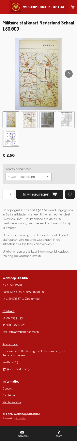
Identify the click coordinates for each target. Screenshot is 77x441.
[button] (11, 119)
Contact (7, 388)
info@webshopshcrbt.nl (24, 331)
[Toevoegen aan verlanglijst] (70, 194)
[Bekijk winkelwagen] (72, 7)
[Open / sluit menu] (4, 7)
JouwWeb (21, 418)
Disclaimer (9, 395)
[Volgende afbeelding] (69, 74)
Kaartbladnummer (18, 169)
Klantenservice (12, 402)
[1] (8, 194)
